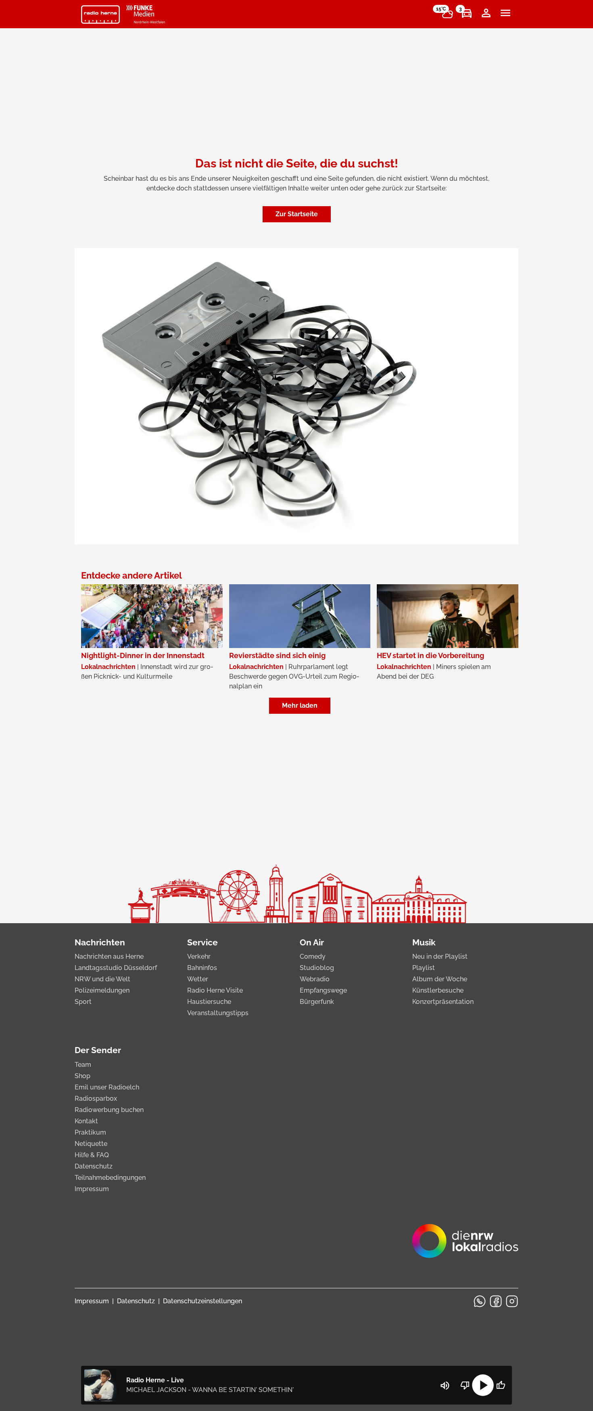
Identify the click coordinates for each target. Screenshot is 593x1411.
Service (202, 942)
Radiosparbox (96, 1098)
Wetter (197, 979)
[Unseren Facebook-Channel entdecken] (495, 1301)
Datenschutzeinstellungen (202, 1301)
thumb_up (500, 1385)
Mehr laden (299, 705)
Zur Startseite (297, 214)
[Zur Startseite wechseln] (100, 14)
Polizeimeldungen (102, 990)
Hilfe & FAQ (92, 1155)
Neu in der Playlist (440, 956)
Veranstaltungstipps (217, 1013)
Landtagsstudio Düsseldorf (116, 968)
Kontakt (86, 1121)
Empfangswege (323, 990)
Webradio (315, 979)
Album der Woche (439, 979)
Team (83, 1064)
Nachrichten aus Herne (109, 956)
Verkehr (199, 956)
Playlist (423, 968)
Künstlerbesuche (438, 990)
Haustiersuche (209, 1001)
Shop (82, 1076)
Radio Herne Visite (215, 990)
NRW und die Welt (102, 979)
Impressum (92, 1189)
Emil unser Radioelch (107, 1087)
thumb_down (465, 1385)
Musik (424, 942)
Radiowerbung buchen (109, 1110)
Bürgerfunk (317, 1001)
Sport (83, 1001)
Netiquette (91, 1144)
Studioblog (317, 968)
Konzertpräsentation (443, 1001)
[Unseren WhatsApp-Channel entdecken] (479, 1301)
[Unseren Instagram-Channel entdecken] (511, 1301)
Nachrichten (100, 942)
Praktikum (90, 1132)
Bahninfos (202, 968)
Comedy (313, 956)
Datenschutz (94, 1166)
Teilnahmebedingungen (110, 1177)
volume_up (445, 1385)
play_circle (483, 1385)
